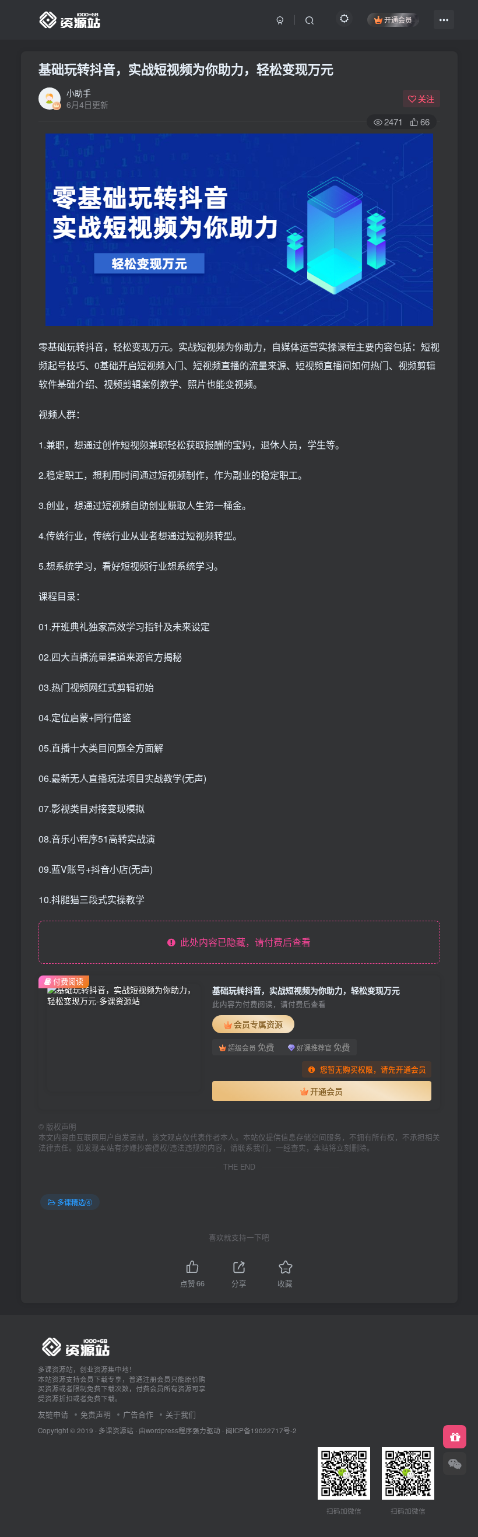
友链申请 (53, 1414)
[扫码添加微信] (454, 1463)
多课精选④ (74, 1202)
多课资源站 (116, 1430)
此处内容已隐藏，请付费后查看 (243, 942)
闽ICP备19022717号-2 (261, 1430)
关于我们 (181, 1414)
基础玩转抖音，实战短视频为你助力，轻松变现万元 (185, 68)
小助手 (78, 93)
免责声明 (95, 1414)
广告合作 (138, 1414)
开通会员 (398, 19)
